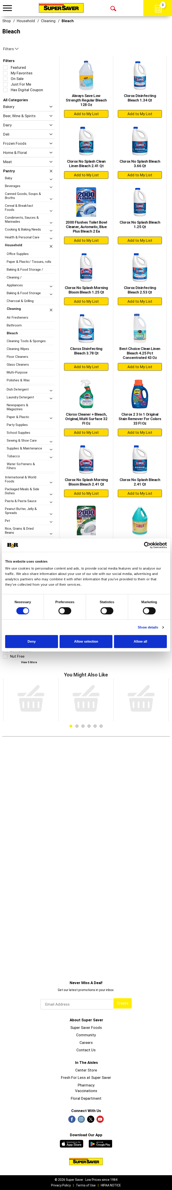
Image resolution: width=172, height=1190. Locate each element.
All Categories (15, 100)
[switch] (64, 610)
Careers (86, 1042)
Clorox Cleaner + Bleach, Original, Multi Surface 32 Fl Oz (86, 418)
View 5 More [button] (29, 662)
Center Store (86, 1070)
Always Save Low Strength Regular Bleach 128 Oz (86, 100)
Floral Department (86, 1098)
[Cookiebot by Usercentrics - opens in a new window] (147, 545)
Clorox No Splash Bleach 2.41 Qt (140, 481)
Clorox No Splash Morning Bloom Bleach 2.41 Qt (86, 481)
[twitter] (90, 1120)
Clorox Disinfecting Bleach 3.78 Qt (86, 350)
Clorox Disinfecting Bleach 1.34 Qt (140, 97)
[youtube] (100, 1120)
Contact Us (86, 1050)
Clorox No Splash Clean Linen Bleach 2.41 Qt (86, 163)
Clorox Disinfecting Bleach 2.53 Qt (140, 289)
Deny (32, 641)
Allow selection (86, 641)
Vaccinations (86, 1090)
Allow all (140, 641)
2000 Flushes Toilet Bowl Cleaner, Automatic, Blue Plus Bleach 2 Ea (86, 226)
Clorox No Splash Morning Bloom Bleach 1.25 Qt (86, 289)
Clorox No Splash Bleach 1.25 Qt (140, 224)
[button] (50, 106)
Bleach (68, 21)
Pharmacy (86, 1085)
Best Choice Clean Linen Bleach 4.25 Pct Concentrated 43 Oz (139, 353)
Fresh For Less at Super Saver (86, 1077)
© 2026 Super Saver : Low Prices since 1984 (86, 1179)
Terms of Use (86, 1185)
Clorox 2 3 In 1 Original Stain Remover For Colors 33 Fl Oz (139, 418)
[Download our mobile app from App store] (71, 1143)
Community (86, 1035)
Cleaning (48, 21)
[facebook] (71, 1120)
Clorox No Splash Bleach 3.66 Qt (140, 163)
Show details (148, 627)
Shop (6, 21)
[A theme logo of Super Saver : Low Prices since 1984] (61, 8)
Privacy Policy (61, 1185)
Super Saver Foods (86, 1027)
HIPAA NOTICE (111, 1185)
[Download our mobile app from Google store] (100, 1143)
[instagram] (81, 1120)
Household (26, 21)
